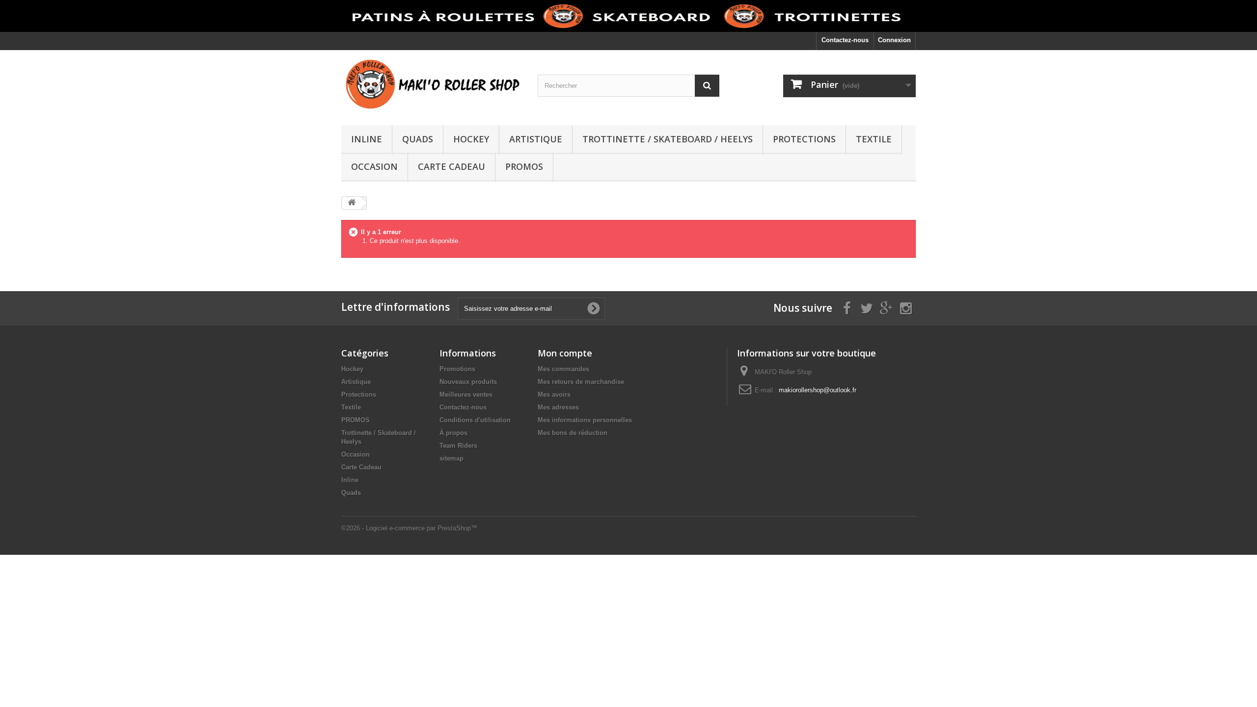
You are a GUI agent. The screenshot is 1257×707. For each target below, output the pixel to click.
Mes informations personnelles (585, 420)
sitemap (451, 458)
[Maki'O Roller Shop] (628, 16)
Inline (366, 139)
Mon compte (565, 353)
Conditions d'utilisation (475, 420)
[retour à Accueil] (351, 203)
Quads (417, 139)
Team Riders (458, 445)
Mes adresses (558, 407)
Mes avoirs (554, 394)
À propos (453, 432)
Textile (874, 139)
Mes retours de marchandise (581, 381)
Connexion (894, 40)
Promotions (457, 369)
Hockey (471, 139)
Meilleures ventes (465, 394)
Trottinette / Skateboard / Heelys (667, 139)
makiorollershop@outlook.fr (817, 390)
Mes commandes (563, 369)
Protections (804, 139)
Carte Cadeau (451, 166)
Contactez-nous (845, 40)
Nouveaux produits (468, 381)
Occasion (374, 166)
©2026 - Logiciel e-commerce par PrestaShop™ (409, 528)
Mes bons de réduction (572, 432)
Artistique (535, 139)
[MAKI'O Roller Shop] (432, 85)
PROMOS (524, 166)
